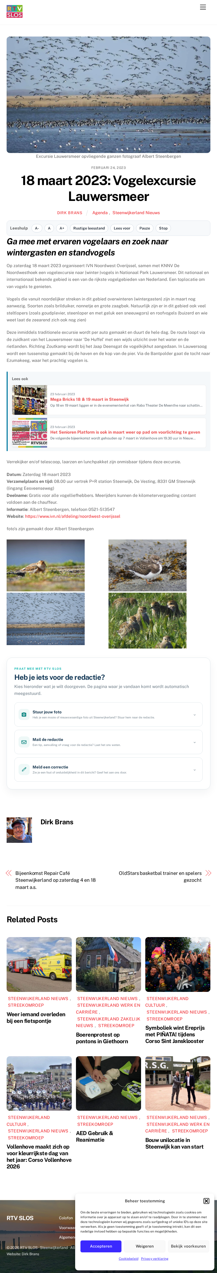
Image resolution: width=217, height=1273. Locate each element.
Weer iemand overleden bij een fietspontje (36, 1017)
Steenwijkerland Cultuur (167, 1002)
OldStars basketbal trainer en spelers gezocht (160, 876)
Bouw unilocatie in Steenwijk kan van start (174, 1143)
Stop (163, 228)
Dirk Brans (70, 212)
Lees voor (122, 228)
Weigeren (145, 1246)
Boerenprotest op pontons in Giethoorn (102, 1038)
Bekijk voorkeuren (188, 1246)
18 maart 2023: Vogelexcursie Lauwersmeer (108, 188)
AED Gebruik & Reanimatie (94, 1136)
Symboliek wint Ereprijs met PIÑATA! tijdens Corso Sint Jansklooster (175, 1034)
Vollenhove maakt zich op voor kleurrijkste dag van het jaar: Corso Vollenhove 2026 (39, 1156)
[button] (206, 1201)
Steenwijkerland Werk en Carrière (108, 1009)
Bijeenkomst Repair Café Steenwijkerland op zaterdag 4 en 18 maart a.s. (55, 880)
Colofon (66, 1218)
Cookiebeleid (128, 1259)
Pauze (144, 228)
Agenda (100, 212)
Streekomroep (26, 1005)
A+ (62, 228)
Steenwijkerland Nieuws (136, 212)
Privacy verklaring (154, 1259)
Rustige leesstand (89, 228)
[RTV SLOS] (14, 15)
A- (37, 228)
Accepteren (101, 1246)
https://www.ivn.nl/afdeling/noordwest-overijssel (72, 516)
